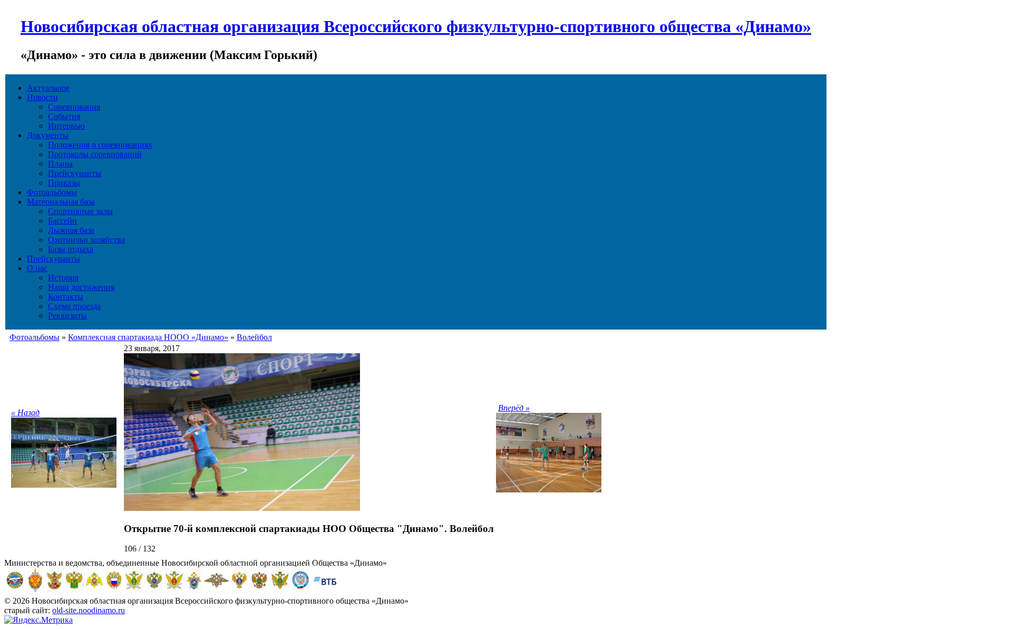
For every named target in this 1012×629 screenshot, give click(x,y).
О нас (37, 268)
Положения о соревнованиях (100, 144)
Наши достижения (81, 287)
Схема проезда (74, 306)
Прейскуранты (74, 173)
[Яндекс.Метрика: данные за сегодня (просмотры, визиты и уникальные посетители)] (38, 620)
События (64, 116)
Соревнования (74, 106)
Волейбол (254, 337)
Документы (48, 135)
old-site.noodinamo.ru (88, 610)
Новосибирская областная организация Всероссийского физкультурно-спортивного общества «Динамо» (416, 26)
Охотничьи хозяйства (86, 239)
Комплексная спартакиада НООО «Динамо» (148, 337)
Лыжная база (71, 230)
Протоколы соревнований (95, 154)
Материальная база (61, 201)
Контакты (65, 296)
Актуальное (48, 87)
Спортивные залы (80, 211)
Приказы (64, 182)
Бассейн (62, 220)
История (63, 277)
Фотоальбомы (52, 192)
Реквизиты (67, 315)
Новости (42, 97)
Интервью (66, 125)
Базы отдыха (70, 249)
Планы (60, 163)
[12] (242, 508)
